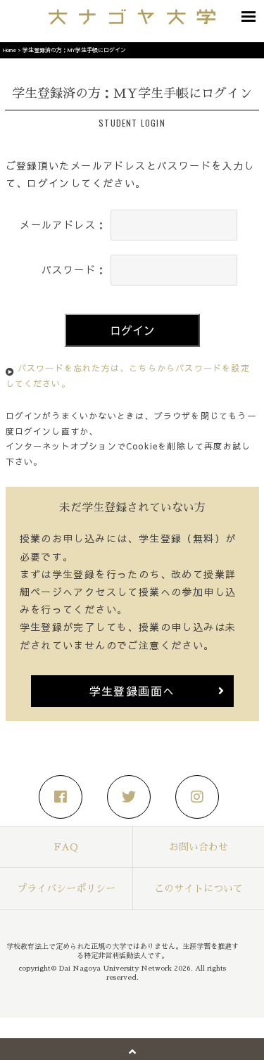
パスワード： (74, 269)
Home (9, 49)
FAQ (66, 847)
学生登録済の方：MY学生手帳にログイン (74, 49)
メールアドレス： (63, 224)
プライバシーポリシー (66, 888)
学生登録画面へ (132, 690)
